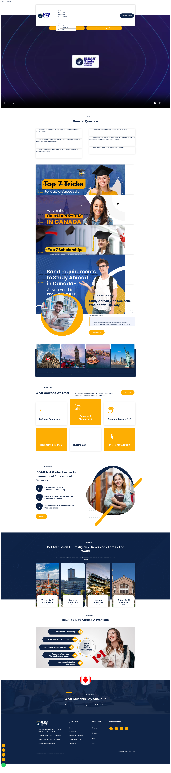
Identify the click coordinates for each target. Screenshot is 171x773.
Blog (63, 29)
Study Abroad (61, 14)
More (59, 23)
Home (59, 10)
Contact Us (65, 27)
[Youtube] (126, 728)
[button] (84, 7)
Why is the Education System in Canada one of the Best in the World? (65, 215)
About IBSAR (61, 12)
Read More (41, 192)
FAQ (63, 25)
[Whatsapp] (3, 765)
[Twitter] (116, 728)
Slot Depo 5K (80, 759)
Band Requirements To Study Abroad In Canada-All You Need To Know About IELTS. (70, 275)
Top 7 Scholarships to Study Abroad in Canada (56, 245)
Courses (64, 16)
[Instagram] (121, 728)
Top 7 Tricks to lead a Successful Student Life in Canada (60, 185)
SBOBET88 (79, 757)
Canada (60, 21)
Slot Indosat (79, 761)
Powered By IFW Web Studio (126, 751)
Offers (59, 18)
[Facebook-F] (111, 728)
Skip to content (6, 1)
